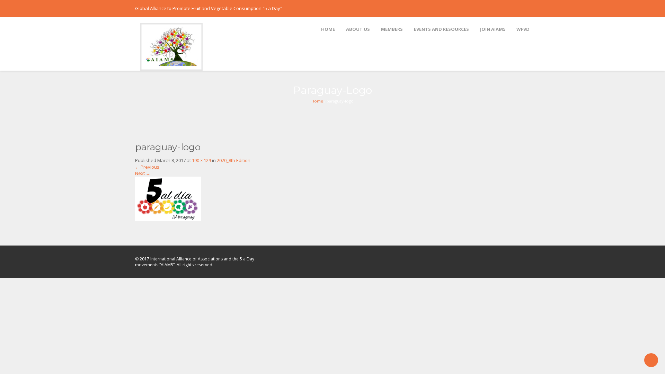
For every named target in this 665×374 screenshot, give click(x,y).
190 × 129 (201, 160)
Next (142, 173)
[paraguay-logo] (168, 198)
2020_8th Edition (233, 160)
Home (317, 101)
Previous (147, 167)
